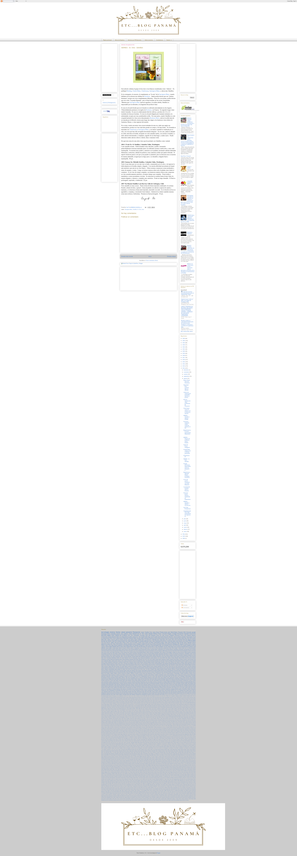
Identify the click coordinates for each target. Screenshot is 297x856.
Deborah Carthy (159, 718)
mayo (185, 523)
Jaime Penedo (151, 738)
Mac (122, 652)
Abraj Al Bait (134, 697)
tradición (155, 657)
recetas (117, 694)
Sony (156, 646)
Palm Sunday (186, 762)
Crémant (194, 715)
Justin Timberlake (131, 742)
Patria (115, 686)
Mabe (133, 749)
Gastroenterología (174, 729)
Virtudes (150, 633)
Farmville (194, 725)
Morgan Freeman (160, 683)
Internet (191, 636)
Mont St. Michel (134, 756)
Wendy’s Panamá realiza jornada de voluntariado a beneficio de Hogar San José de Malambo (187, 121)
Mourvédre (166, 683)
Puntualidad (182, 656)
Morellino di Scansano (151, 756)
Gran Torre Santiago (137, 732)
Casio (121, 711)
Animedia (145, 701)
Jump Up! (112, 742)
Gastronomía (166, 648)
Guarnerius (165, 732)
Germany (103, 731)
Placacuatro (103, 766)
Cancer (134, 643)
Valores (126, 633)
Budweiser (105, 708)
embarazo (131, 693)
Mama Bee (103, 750)
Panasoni (126, 763)
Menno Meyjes (173, 753)
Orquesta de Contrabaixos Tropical (107, 762)
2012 (183, 368)
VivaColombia (124, 691)
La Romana (182, 743)
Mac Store (136, 749)
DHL (149, 648)
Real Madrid (120, 687)
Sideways (118, 688)
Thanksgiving (112, 690)
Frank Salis (154, 677)
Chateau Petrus (192, 673)
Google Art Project (108, 732)
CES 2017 (143, 708)
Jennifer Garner (121, 739)
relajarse (106, 669)
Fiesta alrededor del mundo (112, 728)
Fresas (159, 677)
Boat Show (116, 707)
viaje (163, 635)
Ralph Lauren (114, 769)
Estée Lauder (130, 725)
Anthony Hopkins (158, 701)
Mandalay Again (108, 750)
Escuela (115, 725)
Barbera (162, 704)
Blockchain (194, 705)
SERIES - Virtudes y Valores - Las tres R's (186, 503)
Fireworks (129, 728)
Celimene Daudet (142, 711)
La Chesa (135, 743)
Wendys (171, 649)
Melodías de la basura (160, 753)
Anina (149, 701)
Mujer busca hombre (182, 756)
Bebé (117, 636)
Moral (186, 641)
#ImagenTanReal (168, 694)
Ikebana (126, 736)
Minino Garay (159, 755)
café (116, 667)
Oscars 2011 (166, 684)
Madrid (137, 656)
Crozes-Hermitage (170, 674)
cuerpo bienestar (132, 667)
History (167, 678)
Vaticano (164, 652)
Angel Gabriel (107, 701)
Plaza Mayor (111, 766)
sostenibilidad (111, 669)
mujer (115, 642)
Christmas (107, 655)
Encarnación (161, 724)
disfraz (127, 693)
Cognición (151, 714)
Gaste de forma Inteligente (186, 446)
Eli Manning (121, 724)
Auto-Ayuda (160, 636)
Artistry (128, 670)
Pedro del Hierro (131, 686)
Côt (169, 717)
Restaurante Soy (130, 687)
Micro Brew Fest (147, 683)
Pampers (194, 762)
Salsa (189, 687)
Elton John (130, 635)
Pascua (112, 686)
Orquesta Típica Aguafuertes (190, 760)
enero (185, 531)
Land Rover (106, 681)
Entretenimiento (107, 725)
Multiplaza (175, 643)
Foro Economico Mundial (175, 728)
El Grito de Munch (171, 722)
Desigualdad (184, 718)
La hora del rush (112, 745)
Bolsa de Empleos (120, 40)
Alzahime (168, 700)
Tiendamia (137, 690)
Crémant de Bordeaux (112, 717)
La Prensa (178, 743)
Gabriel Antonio (119, 638)
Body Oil (119, 707)
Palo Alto (190, 762)
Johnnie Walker (108, 646)
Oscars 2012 (172, 684)
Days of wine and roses (148, 718)
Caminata (173, 671)
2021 (183, 349)
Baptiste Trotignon (147, 704)
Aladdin (147, 698)
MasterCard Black (175, 642)
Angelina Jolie (125, 653)
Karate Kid (149, 742)
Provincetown (128, 767)
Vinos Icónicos (116, 691)
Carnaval (124, 648)
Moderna (194, 755)
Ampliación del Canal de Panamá (116, 670)
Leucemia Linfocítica (131, 681)
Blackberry (127, 659)
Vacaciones (192, 633)
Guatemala (169, 732)
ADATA (163, 657)
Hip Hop (105, 735)
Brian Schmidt (160, 707)
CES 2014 (145, 659)
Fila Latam (125, 728)
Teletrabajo (113, 657)
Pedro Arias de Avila (190, 763)
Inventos (179, 736)
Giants (115, 731)
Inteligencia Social (192, 655)
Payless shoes (104, 645)
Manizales (121, 750)
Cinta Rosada (190, 659)
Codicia (113, 660)
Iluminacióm (140, 736)
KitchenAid (192, 742)
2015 (183, 361)
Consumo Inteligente (169, 635)
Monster (129, 756)
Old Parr (131, 760)
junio (185, 520)
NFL (179, 643)
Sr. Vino (139, 209)
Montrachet (153, 683)
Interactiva (168, 736)
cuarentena (126, 667)
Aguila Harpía (125, 698)
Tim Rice (142, 690)
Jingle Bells (150, 739)
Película (168, 656)
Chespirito (132, 712)
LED (126, 743)
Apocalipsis (177, 701)
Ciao (162, 712)
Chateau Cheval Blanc (174, 659)
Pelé (195, 763)
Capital (183, 671)
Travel (146, 645)
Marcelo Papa (164, 750)
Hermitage (163, 678)
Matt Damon (189, 752)
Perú (146, 686)
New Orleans (193, 663)
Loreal (149, 663)
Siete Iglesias (123, 688)
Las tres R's (151, 745)
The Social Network (124, 657)
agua (139, 657)
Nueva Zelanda (188, 759)
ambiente (179, 691)
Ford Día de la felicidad (162, 728)
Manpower (114, 636)
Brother (140, 671)
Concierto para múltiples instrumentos (110, 715)
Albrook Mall (181, 657)
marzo (185, 527)
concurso (113, 639)
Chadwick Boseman (171, 711)
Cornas (151, 715)
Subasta (172, 688)
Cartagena (138, 643)
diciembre (186, 370)
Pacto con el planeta (180, 762)
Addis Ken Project (173, 697)
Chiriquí (103, 655)
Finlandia (145, 677)
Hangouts (171, 655)
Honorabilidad (143, 735)
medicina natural (176, 693)
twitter (110, 648)
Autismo (139, 670)
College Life (134, 674)
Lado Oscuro (125, 745)
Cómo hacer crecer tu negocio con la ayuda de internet (187, 411)
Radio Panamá (184, 767)
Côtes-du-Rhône (126, 655)
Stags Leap (154, 688)
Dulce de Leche (127, 721)
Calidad (172, 708)
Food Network (144, 728)
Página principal (107, 40)
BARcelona (113, 659)
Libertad (133, 656)
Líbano (119, 749)
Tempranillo (193, 688)
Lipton (188, 746)
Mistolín (174, 755)
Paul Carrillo (125, 686)
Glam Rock (171, 648)
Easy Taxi (191, 721)
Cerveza (159, 711)
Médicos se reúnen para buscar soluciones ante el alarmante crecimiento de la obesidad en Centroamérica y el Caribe (187, 268)
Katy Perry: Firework (186, 156)
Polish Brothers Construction (140, 766)
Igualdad (123, 736)
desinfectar (117, 693)
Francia (182, 635)
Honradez (147, 735)
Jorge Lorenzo (137, 663)
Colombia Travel (185, 636)
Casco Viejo (151, 641)
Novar (184, 759)
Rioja (152, 687)
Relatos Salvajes (193, 769)
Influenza (173, 678)
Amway (119, 653)
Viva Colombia (166, 649)
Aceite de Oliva (149, 697)
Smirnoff (186, 664)
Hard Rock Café (148, 678)
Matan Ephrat (184, 752)
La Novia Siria (173, 743)
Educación (166, 636)
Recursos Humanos (169, 638)
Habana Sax (173, 662)
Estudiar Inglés (152, 655)
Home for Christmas (136, 735)
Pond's (153, 766)
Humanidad (158, 643)
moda (146, 633)
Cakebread (159, 708)
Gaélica (181, 729)
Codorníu (147, 714)
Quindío (156, 767)
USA (185, 635)
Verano (169, 646)
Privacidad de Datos (105, 767)
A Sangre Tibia (153, 669)
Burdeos (111, 708)
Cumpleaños (136, 648)
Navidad (186, 633)
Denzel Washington (191, 674)
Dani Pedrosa (184, 674)
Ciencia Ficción (172, 712)
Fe (189, 660)
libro (170, 667)
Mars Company (120, 683)
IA (180, 662)
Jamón (177, 738)
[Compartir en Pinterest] (154, 207)
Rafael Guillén (109, 769)
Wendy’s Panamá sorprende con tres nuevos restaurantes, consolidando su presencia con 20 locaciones (187, 249)
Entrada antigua (171, 256)
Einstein (156, 722)
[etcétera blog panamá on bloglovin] (187, 617)
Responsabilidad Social (136, 649)
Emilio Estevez (128, 724)
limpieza (166, 693)
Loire (146, 681)
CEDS (137, 708)
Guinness (186, 732)
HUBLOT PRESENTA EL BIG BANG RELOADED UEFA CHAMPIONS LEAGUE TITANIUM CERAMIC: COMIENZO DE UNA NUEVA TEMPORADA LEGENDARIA (187, 311)
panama (134, 636)
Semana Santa (177, 638)
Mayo (120, 753)
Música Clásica (120, 646)
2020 (183, 351)
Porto (164, 766)
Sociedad (136, 688)
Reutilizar (187, 656)
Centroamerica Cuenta (149, 711)
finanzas (187, 646)
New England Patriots (129, 646)
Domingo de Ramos (123, 676)
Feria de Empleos (158, 650)
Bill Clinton (143, 705)
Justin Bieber (156, 680)
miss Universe (193, 693)
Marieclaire (108, 752)
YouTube (190, 666)
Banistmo (142, 704)
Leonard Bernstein (123, 681)
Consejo (125, 715)
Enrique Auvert (178, 724)
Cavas (154, 673)
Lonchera (155, 681)
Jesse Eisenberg (127, 739)
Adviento (169, 669)
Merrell (105, 755)
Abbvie (116, 653)
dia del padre (123, 693)
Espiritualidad (157, 642)
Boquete (132, 659)
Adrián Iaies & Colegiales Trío (109, 698)
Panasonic (136, 632)
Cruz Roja (190, 715)
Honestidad (180, 655)
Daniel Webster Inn (192, 717)
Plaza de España (117, 766)
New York (136, 646)
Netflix (186, 683)
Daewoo (182, 717)
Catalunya (163, 659)
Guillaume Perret (178, 732)
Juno (117, 742)
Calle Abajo (180, 708)
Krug (125, 743)
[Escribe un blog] (149, 207)
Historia (180, 648)
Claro (111, 655)
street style (129, 694)
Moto (176, 663)
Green (146, 732)
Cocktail (128, 714)
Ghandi (112, 731)
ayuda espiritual (104, 667)
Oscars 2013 (148, 762)
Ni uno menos (127, 759)
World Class (184, 638)
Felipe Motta (158, 655)
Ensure (102, 725)
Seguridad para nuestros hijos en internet (186, 387)
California (175, 708)
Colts (116, 660)
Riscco (153, 646)
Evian (149, 725)
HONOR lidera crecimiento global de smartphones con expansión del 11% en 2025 (187, 218)
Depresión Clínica (110, 676)
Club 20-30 (174, 645)
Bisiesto (164, 705)
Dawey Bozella (137, 718)
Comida (139, 642)
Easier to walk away (186, 721)
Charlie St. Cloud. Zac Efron (114, 712)
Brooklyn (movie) (172, 707)
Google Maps (157, 662)
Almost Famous (144, 700)
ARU (114, 697)
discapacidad (186, 649)
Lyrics (117, 749)
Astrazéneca (104, 659)
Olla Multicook (146, 760)
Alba (158, 698)
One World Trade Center (153, 760)
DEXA (175, 717)
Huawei (178, 662)
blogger (170, 652)
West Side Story (145, 691)
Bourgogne (131, 671)
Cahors (155, 708)
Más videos (190, 331)
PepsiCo (143, 686)
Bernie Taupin (134, 639)
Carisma (119, 673)
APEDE (107, 697)
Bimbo (155, 705)
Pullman (142, 767)
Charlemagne (177, 673)
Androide (103, 701)
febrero (186, 529)
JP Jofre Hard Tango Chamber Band (117, 680)
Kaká (183, 648)
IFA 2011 (181, 735)
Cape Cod (161, 645)
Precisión (170, 766)
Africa (116, 698)
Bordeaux (147, 96)
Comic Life (190, 714)
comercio (190, 691)
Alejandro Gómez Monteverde (106, 700)
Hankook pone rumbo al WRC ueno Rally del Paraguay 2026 (187, 300)
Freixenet (105, 729)
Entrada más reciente (127, 256)
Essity (118, 725)
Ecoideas (130, 636)
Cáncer (143, 642)
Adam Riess (157, 697)
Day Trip (141, 718)
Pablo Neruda (178, 684)
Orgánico (183, 760)
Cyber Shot (154, 717)
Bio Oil (157, 705)
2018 (183, 355)
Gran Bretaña (130, 732)
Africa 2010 (115, 643)
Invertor (182, 736)
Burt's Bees (136, 659)
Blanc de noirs (189, 705)
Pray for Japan (141, 664)
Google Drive (120, 732)
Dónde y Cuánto (158, 721)
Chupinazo (113, 674)
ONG (115, 684)
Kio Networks (173, 680)
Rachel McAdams (173, 767)
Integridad (185, 655)
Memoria (165, 753)
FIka (126, 677)
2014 (183, 363)
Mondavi (109, 756)
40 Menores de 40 (136, 669)
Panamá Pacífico (192, 684)
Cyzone (176, 674)
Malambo (182, 749)
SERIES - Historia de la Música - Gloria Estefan (186, 440)
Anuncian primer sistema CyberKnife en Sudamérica (186, 496)
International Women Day (106, 656)
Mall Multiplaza (142, 656)
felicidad (183, 646)
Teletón (117, 657)
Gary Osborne (168, 729)
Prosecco (120, 767)
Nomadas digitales (154, 759)
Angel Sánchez (112, 701)
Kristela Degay (121, 743)
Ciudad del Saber (107, 660)
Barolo (166, 704)
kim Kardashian (146, 657)
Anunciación (169, 701)
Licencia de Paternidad (159, 746)
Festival (167, 655)
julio (185, 518)
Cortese (164, 715)
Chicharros (136, 712)
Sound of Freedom (148, 688)
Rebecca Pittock (153, 769)
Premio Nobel (176, 656)
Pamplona (186, 684)
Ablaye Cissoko (171, 657)
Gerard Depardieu (192, 729)
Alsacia (149, 700)
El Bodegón (182, 676)
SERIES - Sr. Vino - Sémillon (186, 460)
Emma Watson (150, 724)
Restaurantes (144, 649)
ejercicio (117, 639)
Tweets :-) (169, 40)
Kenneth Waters (183, 742)
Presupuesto (184, 766)
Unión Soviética (154, 666)
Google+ (176, 648)
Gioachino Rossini (131, 731)
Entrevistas (160, 648)
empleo (156, 636)
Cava (132, 711)
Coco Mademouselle (133, 714)
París (166, 656)
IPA (191, 735)
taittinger (133, 694)
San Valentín (108, 641)
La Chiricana (140, 743)
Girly (113, 678)
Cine (150, 632)
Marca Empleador (159, 750)
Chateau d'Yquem (183, 659)
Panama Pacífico (188, 643)
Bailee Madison (107, 704)
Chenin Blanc (136, 91)
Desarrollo (116, 676)
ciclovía (186, 691)
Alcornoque (191, 698)
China (127, 650)
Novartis (182, 643)
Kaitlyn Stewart (140, 742)
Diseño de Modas (149, 642)
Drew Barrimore (119, 721)
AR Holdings (111, 697)
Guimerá (183, 732)
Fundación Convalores (123, 729)
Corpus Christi (160, 715)
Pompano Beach (149, 766)
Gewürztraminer (107, 731)
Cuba (121, 655)
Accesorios (144, 697)
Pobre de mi (182, 686)
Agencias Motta (120, 698)
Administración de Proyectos (182, 697)
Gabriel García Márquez (158, 729)
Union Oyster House (187, 690)
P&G (157, 762)
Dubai (123, 721)
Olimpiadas (112, 664)
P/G (159, 762)
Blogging (102, 707)
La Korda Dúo (164, 743)
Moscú (163, 756)
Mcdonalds (131, 753)
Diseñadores (152, 650)
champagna (175, 649)
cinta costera (168, 639)
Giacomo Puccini (104, 678)
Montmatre (145, 756)
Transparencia (150, 690)
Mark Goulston (130, 752)
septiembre (187, 376)
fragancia (154, 667)
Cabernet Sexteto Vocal (149, 708)
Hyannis (166, 735)
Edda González (108, 722)
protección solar (109, 694)
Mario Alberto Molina (118, 752)
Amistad (114, 648)
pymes (102, 669)
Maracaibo (142, 750)
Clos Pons (107, 714)
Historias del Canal (117, 735)
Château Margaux (158, 712)
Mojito (102, 756)
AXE (118, 697)
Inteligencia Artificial (191, 645)
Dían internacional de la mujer (149, 721)
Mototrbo (177, 756)
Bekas (106, 705)
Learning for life (115, 681)
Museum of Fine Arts (173, 683)
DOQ (179, 717)
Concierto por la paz (120, 715)
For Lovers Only (155, 728)
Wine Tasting (118, 641)
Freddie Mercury (187, 728)
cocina (174, 646)
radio (114, 694)
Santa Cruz (103, 688)
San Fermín (193, 687)
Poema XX (127, 766)
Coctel (130, 674)
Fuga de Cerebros (112, 729)
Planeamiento (131, 664)
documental (141, 667)
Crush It (187, 715)
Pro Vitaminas (111, 767)
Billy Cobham (147, 705)
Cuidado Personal (145, 643)
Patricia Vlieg (166, 763)
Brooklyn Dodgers (185, 707)
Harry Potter (154, 678)
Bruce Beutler (190, 707)
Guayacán (173, 732)
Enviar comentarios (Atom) (152, 260)
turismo (118, 633)
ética (161, 694)
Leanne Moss (168, 745)
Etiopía (134, 725)
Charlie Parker (106, 712)
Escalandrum (104, 677)
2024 (183, 342)
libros (159, 693)
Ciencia (170, 645)
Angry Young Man (137, 701)
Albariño (176, 657)
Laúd (154, 745)
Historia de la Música (121, 635)
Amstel (190, 700)
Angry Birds (132, 701)
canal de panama (177, 636)
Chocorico (147, 712)
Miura (177, 755)
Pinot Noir (103, 642)
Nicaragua (132, 759)
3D (131, 669)
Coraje (125, 660)
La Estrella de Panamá (151, 743)
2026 (183, 338)
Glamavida (123, 678)
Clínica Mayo (111, 714)
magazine (173, 667)
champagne (181, 649)
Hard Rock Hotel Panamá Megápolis (180, 650)
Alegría (194, 698)
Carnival (136, 673)
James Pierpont (162, 738)
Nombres (159, 759)
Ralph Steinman (120, 769)
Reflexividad (178, 769)
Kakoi (144, 742)
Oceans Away (110, 760)
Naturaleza (159, 656)
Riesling (129, 91)
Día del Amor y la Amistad (166, 641)
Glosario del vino (159, 731)
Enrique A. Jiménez (172, 724)
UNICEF (172, 690)
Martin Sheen (165, 752)
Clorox (127, 674)
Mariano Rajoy (178, 750)
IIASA (188, 735)
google (194, 632)
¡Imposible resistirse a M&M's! (190, 182)
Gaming (164, 729)
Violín (179, 666)
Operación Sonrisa (161, 760)
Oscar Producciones (161, 632)
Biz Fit (169, 705)
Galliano (165, 677)
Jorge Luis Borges (184, 739)
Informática (177, 678)
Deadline (154, 718)
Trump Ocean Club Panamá (164, 690)
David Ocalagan (127, 718)
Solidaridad (160, 649)
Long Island (159, 681)
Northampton (111, 684)
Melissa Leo (153, 753)
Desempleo (179, 718)
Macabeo (178, 681)
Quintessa (163, 767)
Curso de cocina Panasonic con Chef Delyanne (186, 482)
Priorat (194, 686)
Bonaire (130, 707)
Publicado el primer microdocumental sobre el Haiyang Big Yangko (187, 293)
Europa (108, 677)
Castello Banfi (158, 659)
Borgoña (133, 641)
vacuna (152, 694)
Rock (158, 639)
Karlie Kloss (153, 742)
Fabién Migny (170, 725)
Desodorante (189, 718)
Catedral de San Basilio (126, 711)
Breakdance (156, 707)
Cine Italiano (122, 674)
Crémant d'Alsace (104, 717)
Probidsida (116, 767)
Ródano (144, 652)
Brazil (152, 707)
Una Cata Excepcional (186, 508)
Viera (167, 652)
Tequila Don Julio (105, 690)
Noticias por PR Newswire (134, 40)
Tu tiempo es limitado (141, 666)
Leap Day (173, 745)
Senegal (114, 688)
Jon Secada (173, 739)
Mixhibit (179, 755)
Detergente (194, 718)
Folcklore (140, 728)
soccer (107, 648)
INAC (105, 639)
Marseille (161, 752)
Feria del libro (153, 643)
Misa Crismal (171, 755)
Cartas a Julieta (189, 167)
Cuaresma (146, 650)
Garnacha (170, 650)
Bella (114, 705)
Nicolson (142, 759)
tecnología (105, 632)
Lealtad (110, 681)
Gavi (179, 729)
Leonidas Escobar (121, 746)
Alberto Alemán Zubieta (177, 698)
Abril (137, 697)
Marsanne (126, 683)
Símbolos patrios (178, 688)
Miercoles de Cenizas (143, 755)
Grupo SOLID (160, 732)
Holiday (122, 735)
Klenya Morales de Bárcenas (182, 680)
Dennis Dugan (174, 718)
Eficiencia (148, 722)
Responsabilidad (161, 664)
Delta (164, 718)
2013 (183, 366)
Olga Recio (141, 760)
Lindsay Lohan (174, 746)
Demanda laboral (168, 718)
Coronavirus (129, 660)
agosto (185, 378)
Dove (179, 645)
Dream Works (114, 721)
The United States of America (126, 666)
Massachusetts (161, 638)
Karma (160, 680)
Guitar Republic (191, 732)
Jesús (119, 663)
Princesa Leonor (189, 766)
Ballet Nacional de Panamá (164, 670)
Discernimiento (151, 660)
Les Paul (131, 746)
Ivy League (110, 738)
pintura (108, 643)
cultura (130, 633)
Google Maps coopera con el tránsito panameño (187, 451)
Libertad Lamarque (148, 746)
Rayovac (137, 769)
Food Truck (150, 728)
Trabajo (112, 642)
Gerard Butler (193, 677)
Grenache (149, 732)
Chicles (139, 712)
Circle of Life (177, 712)
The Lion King (132, 690)
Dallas (179, 674)
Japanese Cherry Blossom (189, 738)
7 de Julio (147, 669)
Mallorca (194, 749)
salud (123, 632)
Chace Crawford (165, 711)
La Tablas (107, 745)
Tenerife (117, 666)
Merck (167, 663)
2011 (183, 534)
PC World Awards (163, 762)
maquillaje (193, 652)
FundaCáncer (115, 662)
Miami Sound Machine (118, 755)
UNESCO (148, 666)
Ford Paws (168, 728)
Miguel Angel (149, 755)
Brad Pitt (118, 650)
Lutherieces (109, 749)
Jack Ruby (135, 738)
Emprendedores (178, 660)
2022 (183, 347)
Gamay (166, 650)
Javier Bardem (128, 680)
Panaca (106, 763)
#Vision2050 (193, 694)
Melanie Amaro (148, 753)
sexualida (125, 694)
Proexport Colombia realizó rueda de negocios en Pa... (187, 425)
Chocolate (130, 650)
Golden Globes (137, 678)
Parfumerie (150, 763)
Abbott (158, 669)
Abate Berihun (123, 697)
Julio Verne (108, 742)
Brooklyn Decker (179, 707)
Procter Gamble (113, 687)
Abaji (120, 697)
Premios (173, 766)
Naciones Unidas (181, 663)
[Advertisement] (148, 278)
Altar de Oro (157, 700)
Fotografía (110, 662)
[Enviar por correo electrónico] (148, 207)
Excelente (113, 677)
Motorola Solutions (171, 756)
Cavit (134, 711)
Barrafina (184, 670)
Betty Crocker (133, 705)
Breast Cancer (126, 642)
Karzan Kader (158, 742)
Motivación (169, 643)
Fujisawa (117, 729)
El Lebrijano (186, 722)
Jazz (122, 633)
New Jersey (117, 759)
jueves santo (166, 667)
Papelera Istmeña (131, 763)
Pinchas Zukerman (154, 686)
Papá (109, 686)
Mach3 (140, 749)
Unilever (194, 642)
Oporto (166, 760)
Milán (153, 755)
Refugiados (182, 769)
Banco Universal (128, 704)
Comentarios (186, 607)
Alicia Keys (140, 700)
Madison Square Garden (145, 749)
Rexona (150, 646)
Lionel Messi (180, 746)
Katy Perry (163, 742)
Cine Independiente (123, 636)
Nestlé (105, 759)
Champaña (166, 645)
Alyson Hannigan (163, 700)
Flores (102, 662)
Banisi (139, 704)
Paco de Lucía (173, 762)
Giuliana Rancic (153, 731)
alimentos (171, 636)
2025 (183, 340)
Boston (156, 638)
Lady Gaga (130, 745)
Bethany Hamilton (128, 705)
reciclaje (108, 653)
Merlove (102, 755)
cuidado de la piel (176, 652)
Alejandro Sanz (115, 700)
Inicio (149, 256)
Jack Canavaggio (125, 738)
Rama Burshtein (126, 769)
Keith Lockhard (173, 742)
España (109, 636)
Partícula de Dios (161, 763)
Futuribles (148, 729)
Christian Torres (151, 712)
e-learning (146, 667)
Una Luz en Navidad (178, 690)
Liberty (154, 746)
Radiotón (188, 767)
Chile (124, 650)
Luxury (112, 749)
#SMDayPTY (177, 694)
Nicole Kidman (138, 759)
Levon (144, 746)
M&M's (168, 681)
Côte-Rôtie (172, 717)
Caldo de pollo (168, 708)
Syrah (130, 645)
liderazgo (162, 693)
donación (182, 652)
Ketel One (185, 639)
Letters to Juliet (140, 746)
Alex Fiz (123, 700)
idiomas (161, 667)
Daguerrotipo (186, 717)
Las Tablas (147, 745)
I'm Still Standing (175, 735)
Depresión (103, 676)
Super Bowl (162, 639)
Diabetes (132, 655)
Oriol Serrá (141, 684)
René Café (155, 664)
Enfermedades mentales (190, 676)
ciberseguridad (121, 667)
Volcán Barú (134, 691)
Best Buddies (122, 705)
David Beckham (115, 718)
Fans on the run (189, 725)
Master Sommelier (178, 752)
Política (186, 686)
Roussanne (169, 687)
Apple (129, 641)
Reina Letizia (187, 769)
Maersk (156, 749)
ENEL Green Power (176, 721)
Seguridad (189, 642)
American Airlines (105, 670)
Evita (151, 725)
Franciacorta (182, 728)
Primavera (146, 664)
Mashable (173, 752)
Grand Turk (143, 732)
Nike (107, 684)
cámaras (108, 693)
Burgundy (137, 641)
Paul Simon (175, 763)
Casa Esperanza (148, 673)
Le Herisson (158, 745)
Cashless (108, 711)
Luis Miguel (164, 681)
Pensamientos (138, 686)
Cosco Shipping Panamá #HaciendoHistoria (174, 715)
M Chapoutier (123, 749)
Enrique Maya (183, 724)
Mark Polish (136, 752)
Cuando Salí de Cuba (136, 717)
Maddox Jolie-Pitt (162, 663)
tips (111, 653)
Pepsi (172, 656)
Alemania (120, 700)
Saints (147, 652)
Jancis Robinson (181, 738)
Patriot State (119, 686)
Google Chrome (115, 732)
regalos (120, 694)
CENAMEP (187, 653)
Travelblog (156, 690)
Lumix (183, 641)
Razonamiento (141, 769)
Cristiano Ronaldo (116, 655)
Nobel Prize (103, 664)
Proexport (104, 633)
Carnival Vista (142, 673)
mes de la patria (186, 693)
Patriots (194, 643)
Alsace (190, 669)
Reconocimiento (169, 769)
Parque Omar (125, 664)
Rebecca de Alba (159, 769)
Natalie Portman (181, 683)
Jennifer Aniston (115, 739)
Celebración (158, 673)
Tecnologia (108, 657)
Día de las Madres (138, 655)
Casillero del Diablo (113, 711)
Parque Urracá (155, 763)
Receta (115, 645)
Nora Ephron (164, 759)
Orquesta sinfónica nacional (149, 684)
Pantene (106, 686)
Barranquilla (188, 670)
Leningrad (109, 746)
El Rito (193, 722)
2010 (183, 536)
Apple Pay (181, 701)
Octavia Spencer (116, 760)
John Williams (131, 663)
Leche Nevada (179, 641)
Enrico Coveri (166, 724)
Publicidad (154, 639)
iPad (191, 649)
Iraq (193, 736)
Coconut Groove (143, 714)
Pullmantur (131, 638)
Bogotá (157, 645)
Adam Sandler (162, 697)
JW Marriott (119, 738)
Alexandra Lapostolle (129, 700)
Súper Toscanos (104, 666)
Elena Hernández (116, 724)
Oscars (144, 762)
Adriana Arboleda (190, 697)
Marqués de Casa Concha (147, 752)
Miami (142, 683)
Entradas (185, 605)
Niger (145, 759)
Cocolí (138, 714)
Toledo (145, 690)
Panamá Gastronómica (120, 763)
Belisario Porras (110, 705)
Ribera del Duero (137, 687)
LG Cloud (129, 743)
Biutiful (167, 705)
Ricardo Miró (144, 687)
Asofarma (130, 653)
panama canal (192, 646)
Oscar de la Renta (159, 684)
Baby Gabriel (119, 648)
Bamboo (115, 704)
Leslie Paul (135, 746)
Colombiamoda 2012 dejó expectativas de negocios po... (187, 513)
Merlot (117, 649)
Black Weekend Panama (175, 705)
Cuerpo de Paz (142, 717)
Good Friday (187, 731)
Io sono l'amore (189, 736)
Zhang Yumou (165, 691)
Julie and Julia (150, 680)
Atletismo (134, 670)
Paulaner (179, 763)
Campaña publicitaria (144, 641)
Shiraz (182, 664)
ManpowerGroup (149, 656)
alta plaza (175, 691)
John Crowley (158, 739)
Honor (159, 633)
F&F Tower (158, 725)
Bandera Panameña (174, 670)
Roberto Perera (163, 687)
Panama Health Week (112, 763)
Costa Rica (184, 715)
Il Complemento (131, 736)
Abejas (130, 697)
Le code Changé (163, 745)
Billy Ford (151, 705)
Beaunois (107, 671)
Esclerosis (112, 725)
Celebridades (136, 635)
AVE (116, 697)
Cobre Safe (124, 714)
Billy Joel (172, 653)
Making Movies (175, 749)
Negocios (190, 639)
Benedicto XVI (167, 653)
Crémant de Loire (128, 717)
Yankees (160, 691)
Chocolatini (143, 712)
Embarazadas (104, 636)
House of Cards (152, 735)
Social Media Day (130, 688)
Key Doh (188, 742)
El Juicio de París (178, 722)
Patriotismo (171, 763)
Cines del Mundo (178, 639)
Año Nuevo (119, 642)
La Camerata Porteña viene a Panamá (186, 488)
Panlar (102, 686)
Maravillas (153, 750)
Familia (147, 632)
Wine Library (152, 691)
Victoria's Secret (167, 666)
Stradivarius (168, 688)
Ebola (195, 721)
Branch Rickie (148, 707)
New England (191, 683)
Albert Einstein (162, 698)
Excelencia (154, 725)
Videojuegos (135, 657)
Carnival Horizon (130, 648)
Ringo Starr (168, 664)
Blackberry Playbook (189, 233)
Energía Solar (146, 655)
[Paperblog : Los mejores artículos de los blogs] (106, 112)
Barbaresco (159, 704)
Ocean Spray (105, 760)
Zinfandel (194, 666)
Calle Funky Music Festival (187, 708)
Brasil (122, 650)
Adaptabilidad (167, 697)
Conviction (145, 674)
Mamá (169, 642)
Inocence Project (153, 736)
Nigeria (147, 759)
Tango (113, 641)
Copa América (151, 674)
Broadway (167, 707)
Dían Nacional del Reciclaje (161, 676)
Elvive (125, 724)
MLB (127, 749)
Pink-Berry (164, 686)
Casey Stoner (103, 711)
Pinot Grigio (111, 645)
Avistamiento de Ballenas (152, 670)
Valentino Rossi (161, 666)
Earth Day (170, 676)
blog (172, 646)
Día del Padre (162, 660)
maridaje (194, 649)
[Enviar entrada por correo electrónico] (145, 207)
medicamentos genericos (180, 667)
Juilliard (139, 680)
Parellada (146, 763)
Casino (118, 711)
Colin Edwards (167, 714)
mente (181, 693)
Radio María (179, 767)
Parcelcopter (142, 763)
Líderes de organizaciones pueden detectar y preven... (187, 395)
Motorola (166, 756)
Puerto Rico (139, 767)
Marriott (115, 683)
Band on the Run (135, 704)
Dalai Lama (145, 660)
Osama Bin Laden (135, 762)
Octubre (108, 664)
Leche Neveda (178, 745)
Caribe (190, 653)
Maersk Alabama (161, 749)
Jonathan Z (178, 739)
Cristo (165, 674)
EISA (172, 721)
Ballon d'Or (112, 704)
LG (120, 652)
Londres (191, 746)
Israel (102, 652)
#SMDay (172, 694)
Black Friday (122, 659)
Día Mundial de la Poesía (138, 721)
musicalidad (103, 653)
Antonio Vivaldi (164, 701)
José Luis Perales (144, 663)
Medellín (114, 646)
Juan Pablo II (112, 652)
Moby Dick (190, 755)
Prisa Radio (107, 687)
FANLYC (123, 677)
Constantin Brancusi (131, 715)
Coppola (140, 715)
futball (185, 652)
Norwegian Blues (170, 759)
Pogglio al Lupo (132, 766)
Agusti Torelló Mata (131, 698)
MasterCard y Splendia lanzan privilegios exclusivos (186, 475)
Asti (130, 670)
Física (151, 729)
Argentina (189, 635)
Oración (136, 684)
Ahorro (105, 650)
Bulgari (108, 708)
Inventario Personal (173, 736)
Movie (120, 649)
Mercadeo (178, 753)
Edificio (112, 722)
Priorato (103, 687)
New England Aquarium (110, 759)
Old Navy (119, 684)
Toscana (165, 646)
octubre (186, 374)
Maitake (165, 749)
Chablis (167, 659)
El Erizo (166, 722)
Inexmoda (194, 650)
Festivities (103, 728)
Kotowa (110, 743)
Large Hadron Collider (140, 745)
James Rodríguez (168, 738)
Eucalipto (145, 725)
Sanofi (185, 642)
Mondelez (120, 756)
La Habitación (158, 743)
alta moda (170, 691)
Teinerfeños (184, 688)
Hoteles (189, 650)
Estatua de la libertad (123, 725)
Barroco (168, 704)
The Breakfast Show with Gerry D (122, 690)
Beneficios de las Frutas (115, 671)
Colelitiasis (163, 714)
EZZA (181, 721)
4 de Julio (160, 657)
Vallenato (106, 691)
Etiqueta (137, 725)
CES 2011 (144, 671)
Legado (105, 746)
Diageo (169, 633)
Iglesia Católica (184, 662)
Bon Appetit (127, 707)
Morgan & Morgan (158, 756)
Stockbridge (156, 652)
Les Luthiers (127, 746)
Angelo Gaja (127, 701)
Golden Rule (182, 731)
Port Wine (161, 766)
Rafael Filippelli (104, 769)
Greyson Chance (155, 732)
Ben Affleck (117, 705)
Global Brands (140, 662)
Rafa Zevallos (193, 767)
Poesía (136, 664)
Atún (137, 670)
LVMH (132, 743)
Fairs (180, 725)
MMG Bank (130, 749)
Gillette (110, 678)
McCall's (127, 753)
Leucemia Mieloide (127, 656)
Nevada (181, 642)
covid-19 (152, 636)
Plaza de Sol (122, 766)
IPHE (170, 678)
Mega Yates (143, 753)
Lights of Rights (166, 746)
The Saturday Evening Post (138, 645)
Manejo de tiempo (184, 681)
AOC (166, 657)
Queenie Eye (146, 767)
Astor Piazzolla (151, 645)
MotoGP (154, 656)
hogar (153, 693)
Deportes (194, 635)
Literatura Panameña (140, 681)
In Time (148, 736)
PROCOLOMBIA (192, 641)
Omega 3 (133, 684)
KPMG (136, 742)
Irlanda (191, 678)
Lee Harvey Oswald (190, 745)
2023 (183, 344)
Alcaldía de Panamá (185, 698)
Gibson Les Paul (119, 731)
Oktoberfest (128, 760)
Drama (134, 676)
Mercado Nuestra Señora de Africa (186, 753)
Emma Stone (145, 724)
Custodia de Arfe (149, 717)
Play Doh (107, 766)
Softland (190, 664)
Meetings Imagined (137, 753)
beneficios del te (111, 667)
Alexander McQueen (184, 669)
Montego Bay (172, 663)
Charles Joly (190, 711)
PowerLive (190, 686)
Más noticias (184, 331)
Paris (130, 649)
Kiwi (195, 742)
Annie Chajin (152, 701)
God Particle (164, 731)
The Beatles (160, 646)
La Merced (169, 743)
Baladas (157, 653)
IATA (179, 735)
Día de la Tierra (151, 676)
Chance (184, 711)
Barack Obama (154, 704)
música (112, 632)
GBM (163, 650)
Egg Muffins (152, 722)
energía (150, 667)
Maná (139, 750)
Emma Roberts (140, 724)
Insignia (157, 736)
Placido (177, 686)
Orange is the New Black (172, 760)
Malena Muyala (190, 749)
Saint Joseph (185, 687)
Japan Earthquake (116, 656)
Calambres (163, 708)
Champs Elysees (170, 673)
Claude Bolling (186, 712)
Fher (106, 728)
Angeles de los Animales (120, 701)
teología (137, 694)
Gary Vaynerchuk (170, 677)
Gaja (162, 677)
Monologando (125, 756)
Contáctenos (159, 40)
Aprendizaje (186, 701)
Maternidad (125, 638)
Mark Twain (140, 752)
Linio (186, 648)
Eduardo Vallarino (135, 722)
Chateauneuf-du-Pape (106, 674)
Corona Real (155, 715)
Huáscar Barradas (161, 735)
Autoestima (134, 653)
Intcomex (112, 663)
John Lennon (107, 652)
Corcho (143, 715)
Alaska (156, 698)
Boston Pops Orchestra (111, 650)
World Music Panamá (177, 632)
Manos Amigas (129, 750)
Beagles (191, 704)
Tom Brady (134, 666)
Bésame (140, 659)
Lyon (115, 749)
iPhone (157, 667)
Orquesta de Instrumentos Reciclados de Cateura (123, 762)
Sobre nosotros (149, 40)
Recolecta (164, 769)
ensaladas (135, 693)
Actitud (153, 697)
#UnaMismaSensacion (183, 694)
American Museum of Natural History (182, 700)
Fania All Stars (183, 725)
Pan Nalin (103, 763)
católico (109, 639)
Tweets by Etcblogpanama (109, 102)
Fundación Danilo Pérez (123, 662)
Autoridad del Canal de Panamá (144, 653)
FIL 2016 (165, 725)
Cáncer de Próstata (136, 660)
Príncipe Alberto (133, 767)
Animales (142, 701)
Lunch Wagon (103, 749)
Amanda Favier (172, 700)
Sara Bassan (109, 688)
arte (169, 632)
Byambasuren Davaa (125, 708)
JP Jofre (115, 738)
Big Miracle (139, 705)
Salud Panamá (192, 656)
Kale (146, 742)
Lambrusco (134, 745)
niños (173, 639)
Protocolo (123, 767)
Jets (146, 739)
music (142, 632)
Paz (147, 646)
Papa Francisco (125, 649)
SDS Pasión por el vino (177, 687)
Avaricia (108, 659)
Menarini (168, 753)
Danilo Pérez (103, 718)
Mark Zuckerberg (109, 683)
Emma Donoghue (134, 724)
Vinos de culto (174, 666)
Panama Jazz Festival (128, 652)
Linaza (170, 746)
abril (185, 525)
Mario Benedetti (125, 752)
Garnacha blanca (133, 662)
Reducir (124, 687)
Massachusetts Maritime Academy (108, 649)
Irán (102, 738)
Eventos (183, 660)
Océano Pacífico (123, 760)
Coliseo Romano (173, 714)
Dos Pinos (130, 676)
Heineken (176, 655)
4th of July (143, 669)
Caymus (137, 711)
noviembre (186, 372)
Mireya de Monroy (165, 755)
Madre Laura (153, 749)
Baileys (153, 653)
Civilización (182, 712)
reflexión (103, 648)
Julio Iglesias (103, 742)
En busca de (153, 648)
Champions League (178, 711)
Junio (115, 742)
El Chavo (163, 722)
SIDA (180, 664)
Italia (149, 636)
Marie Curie (103, 752)
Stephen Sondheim (161, 688)
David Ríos (132, 718)
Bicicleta (122, 671)
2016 (183, 359)
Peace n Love (183, 763)
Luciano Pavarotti (154, 663)
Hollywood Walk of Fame (128, 735)
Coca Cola (135, 650)
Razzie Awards (147, 769)
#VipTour (189, 694)
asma (183, 691)
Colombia (113, 633)
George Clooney (178, 677)
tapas (116, 669)
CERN (139, 708)
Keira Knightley (168, 742)
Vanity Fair (110, 691)
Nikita (150, 759)
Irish (195, 736)
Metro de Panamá (110, 755)
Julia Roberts (144, 680)
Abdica (127, 697)
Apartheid (173, 701)
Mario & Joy (112, 752)
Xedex (156, 691)
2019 (183, 353)
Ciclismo (118, 674)
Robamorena (156, 687)
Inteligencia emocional (185, 678)
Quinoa (159, 767)
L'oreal (190, 680)
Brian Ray (136, 671)
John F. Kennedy (124, 663)
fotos (126, 641)
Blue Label (111, 707)
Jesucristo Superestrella (141, 739)
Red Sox (151, 664)
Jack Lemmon (130, 738)
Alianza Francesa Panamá (190, 657)
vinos (143, 209)
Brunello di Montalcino (179, 653)
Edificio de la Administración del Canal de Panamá (123, 722)
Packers (169, 762)
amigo (141, 657)
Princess (194, 766)
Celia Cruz (163, 673)
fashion (108, 638)
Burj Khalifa (119, 708)
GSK (153, 729)
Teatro (160, 652)
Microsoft (103, 635)
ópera (163, 694)
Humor (156, 735)
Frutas (108, 729)
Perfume (135, 652)
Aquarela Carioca (191, 701)
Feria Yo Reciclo (139, 677)
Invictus (185, 736)
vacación (149, 694)
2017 (183, 357)
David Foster (121, 718)
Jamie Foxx (174, 738)
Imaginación (144, 736)
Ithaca (104, 738)
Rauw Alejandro (132, 769)
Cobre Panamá (119, 714)
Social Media (126, 645)
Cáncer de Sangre (164, 717)
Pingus (160, 686)
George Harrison (186, 677)
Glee (127, 678)
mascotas (170, 693)
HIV (143, 678)
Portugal (166, 766)
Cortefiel (156, 674)
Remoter (102, 770)
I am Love (170, 735)
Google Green (125, 732)
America (194, 669)
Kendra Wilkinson (166, 680)
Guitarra (184, 645)
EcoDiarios (103, 722)
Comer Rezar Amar (184, 714)
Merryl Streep (135, 683)
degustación (104, 643)
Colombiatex (140, 674)
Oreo (181, 760)
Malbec (185, 749)
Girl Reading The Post (139, 731)
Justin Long (126, 742)
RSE (166, 767)
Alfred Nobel (135, 700)
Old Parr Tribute (136, 760)
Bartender (172, 704)
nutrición (125, 639)
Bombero (122, 707)
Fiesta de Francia (120, 728)
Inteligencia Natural (162, 736)
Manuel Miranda (135, 750)
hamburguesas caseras (147, 693)
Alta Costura (153, 700)
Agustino (136, 698)
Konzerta (188, 632)
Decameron (180, 633)
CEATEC (133, 708)
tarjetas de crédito (121, 669)
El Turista (110, 724)
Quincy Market (152, 767)
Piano (149, 686)
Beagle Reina (186, 704)
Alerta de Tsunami (176, 669)
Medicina (130, 683)
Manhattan (190, 681)
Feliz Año (163, 655)
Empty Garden (156, 724)
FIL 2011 (162, 725)
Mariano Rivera (184, 750)
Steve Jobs (103, 657)
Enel (157, 648)
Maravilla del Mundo (148, 750)
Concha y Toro (120, 660)
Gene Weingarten (186, 729)
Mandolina (117, 750)
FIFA (181, 645)
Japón (174, 641)
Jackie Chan (139, 738)
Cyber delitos (159, 717)
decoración (112, 693)
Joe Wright (154, 739)
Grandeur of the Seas (165, 662)
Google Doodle (144, 636)
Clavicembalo (191, 712)
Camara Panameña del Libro (157, 671)
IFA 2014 (184, 735)
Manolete (124, 750)
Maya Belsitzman (112, 753)
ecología (174, 633)
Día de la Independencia (142, 676)
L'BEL (122, 656)
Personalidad (140, 652)
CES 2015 (149, 659)
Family (186, 660)
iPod (155, 693)
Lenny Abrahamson (114, 746)
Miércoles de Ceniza (184, 755)
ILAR (190, 735)
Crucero (114, 638)
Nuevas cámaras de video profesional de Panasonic (186, 403)
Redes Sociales (137, 638)
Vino (160, 635)
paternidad (193, 667)
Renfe (106, 770)
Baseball (117, 659)
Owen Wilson (153, 762)
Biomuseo (160, 705)
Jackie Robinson (145, 738)
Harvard (159, 678)
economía (179, 646)
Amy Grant (194, 700)
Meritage (194, 753)
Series (118, 632)
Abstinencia (140, 697)
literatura (189, 652)
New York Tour (121, 759)
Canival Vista (178, 671)
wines (129, 639)
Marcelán (169, 750)
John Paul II (169, 739)
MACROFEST (173, 681)
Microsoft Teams (130, 755)
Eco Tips (139, 636)
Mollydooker (106, 756)
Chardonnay (145, 91)
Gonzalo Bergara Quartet (149, 662)
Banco (124, 704)
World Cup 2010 (183, 666)
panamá (129, 632)
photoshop (103, 694)
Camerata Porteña (167, 671)
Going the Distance (170, 731)
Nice (134, 759)
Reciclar (108, 642)
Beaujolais (161, 653)
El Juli (183, 722)
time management (143, 694)
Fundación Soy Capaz (142, 729)
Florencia (137, 728)
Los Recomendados (191, 648)
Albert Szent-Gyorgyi (168, 698)
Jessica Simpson (134, 739)
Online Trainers (118, 664)
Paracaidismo (137, 763)
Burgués (115, 708)
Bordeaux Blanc (154, 118)
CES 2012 (148, 671)
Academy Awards (163, 669)
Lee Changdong (184, 745)
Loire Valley (149, 681)
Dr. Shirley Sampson (107, 721)
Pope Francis (157, 766)
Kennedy (117, 652)
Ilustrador (190, 662)
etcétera (121, 639)
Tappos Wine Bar (112, 666)
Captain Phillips (113, 673)
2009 (183, 538)
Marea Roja (173, 750)
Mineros (155, 755)
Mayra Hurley (123, 753)
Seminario (151, 652)
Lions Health (184, 746)
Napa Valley (187, 663)
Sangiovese (120, 645)
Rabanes (168, 767)
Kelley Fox (178, 742)
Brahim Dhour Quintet (142, 707)
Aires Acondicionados (142, 698)
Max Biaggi (106, 753)
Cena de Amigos (133, 642)
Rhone (148, 649)
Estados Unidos (164, 642)
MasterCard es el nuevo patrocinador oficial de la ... (187, 433)
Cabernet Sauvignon (127, 643)
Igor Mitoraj (119, 736)
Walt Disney (139, 691)
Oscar (163, 656)
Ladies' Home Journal (119, 745)
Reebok (174, 769)
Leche (165, 643)
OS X (192, 759)
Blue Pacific (126, 671)
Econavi (166, 660)
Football (139, 639)
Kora (102, 743)
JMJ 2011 (107, 680)
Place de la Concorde (171, 686)
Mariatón (188, 750)
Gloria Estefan (131, 678)
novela (151, 657)
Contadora (137, 715)
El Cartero (159, 722)
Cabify (153, 659)
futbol (142, 638)
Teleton (188, 688)
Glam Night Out (117, 678)
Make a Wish (170, 749)
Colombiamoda (141, 650)
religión (109, 635)
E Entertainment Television (166, 721)
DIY (141, 660)
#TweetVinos (151, 638)
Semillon (135, 209)
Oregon (178, 760)
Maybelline (117, 753)
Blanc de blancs (183, 705)
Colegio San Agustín (157, 714)
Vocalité (129, 691)
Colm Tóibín (178, 714)
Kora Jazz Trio (106, 743)
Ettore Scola (141, 725)
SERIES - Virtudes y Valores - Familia (186, 417)
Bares (180, 670)
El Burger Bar (171, 660)
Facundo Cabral (176, 725)
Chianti (194, 653)
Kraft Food (114, 743)
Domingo (156, 660)
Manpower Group (155, 635)
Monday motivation (115, 756)
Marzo (170, 752)
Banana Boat (120, 704)
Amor (112, 635)
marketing (146, 638)
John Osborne (163, 739)
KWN (163, 643)
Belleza (155, 633)
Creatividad (160, 674)
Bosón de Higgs (135, 707)
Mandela (113, 750)
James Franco (156, 738)
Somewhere (141, 688)
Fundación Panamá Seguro (133, 729)
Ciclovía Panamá (166, 712)
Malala (179, 749)
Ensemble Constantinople (191, 724)
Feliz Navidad (193, 660)
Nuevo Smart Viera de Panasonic (186, 381)
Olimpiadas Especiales (126, 684)
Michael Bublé (124, 755)
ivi (157, 693)
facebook (123, 641)
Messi (139, 683)
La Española (145, 743)
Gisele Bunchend (146, 731)
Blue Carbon (107, 707)
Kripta (117, 743)
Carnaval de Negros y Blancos (128, 673)
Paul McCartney (142, 646)
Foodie (105, 662)
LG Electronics (148, 639)
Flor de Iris (133, 728)
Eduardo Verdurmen (142, 722)
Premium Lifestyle (178, 766)
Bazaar (182, 704)
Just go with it (121, 742)
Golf (142, 678)
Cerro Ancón (156, 711)
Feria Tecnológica (132, 677)
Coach (115, 714)
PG (167, 762)
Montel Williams (139, 756)
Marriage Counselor (156, 752)
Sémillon (194, 664)
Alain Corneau (152, 698)
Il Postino (135, 736)
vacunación (157, 694)
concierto (164, 633)
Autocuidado (144, 670)
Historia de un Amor (110, 735)
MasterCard (136, 633)
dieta (138, 667)
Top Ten (130, 657)
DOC (177, 717)
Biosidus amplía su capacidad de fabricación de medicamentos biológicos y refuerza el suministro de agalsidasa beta (187, 324)
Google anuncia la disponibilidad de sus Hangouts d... (187, 467)
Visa (120, 691)
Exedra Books (118, 677)
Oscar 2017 (141, 762)
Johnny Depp (134, 680)
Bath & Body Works (177, 704)
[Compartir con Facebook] (152, 207)
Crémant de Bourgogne (120, 717)
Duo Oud (132, 721)
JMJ (113, 738)
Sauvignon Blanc (154, 91)
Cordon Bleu (147, 715)
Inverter (116, 663)
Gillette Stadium (125, 731)
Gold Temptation (177, 731)
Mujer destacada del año (191, 756)
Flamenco (150, 677)
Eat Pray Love (176, 676)
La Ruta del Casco (188, 743)
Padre (182, 684)
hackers (139, 693)
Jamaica (103, 646)
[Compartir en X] (151, 207)
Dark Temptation (109, 718)
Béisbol (130, 708)
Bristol (164, 707)
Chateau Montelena (184, 673)
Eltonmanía (177, 635)
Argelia (124, 670)
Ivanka (106, 738)
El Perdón (190, 722)
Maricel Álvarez (193, 750)
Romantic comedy (175, 664)
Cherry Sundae (127, 712)
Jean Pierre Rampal (108, 739)
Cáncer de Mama (143, 648)
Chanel (187, 711)
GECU (142, 639)
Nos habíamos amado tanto (178, 759)
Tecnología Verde (144, 635)
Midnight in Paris (136, 755)
